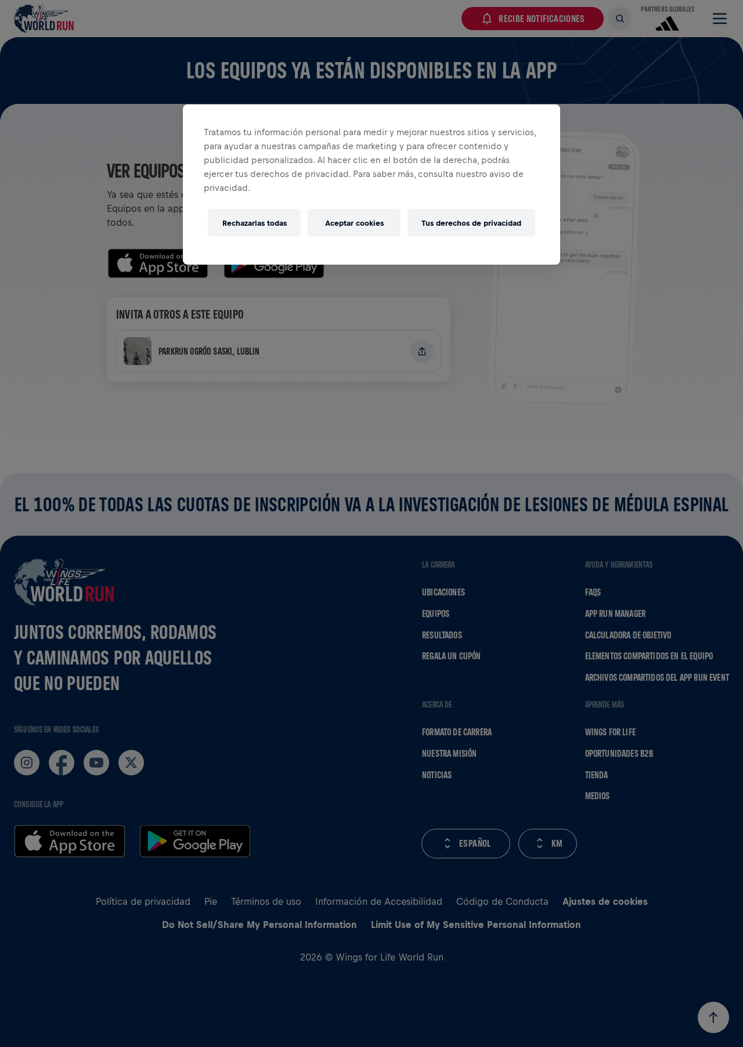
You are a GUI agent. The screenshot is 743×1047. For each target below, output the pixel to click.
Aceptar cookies (354, 223)
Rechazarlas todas (254, 223)
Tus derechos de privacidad (471, 223)
